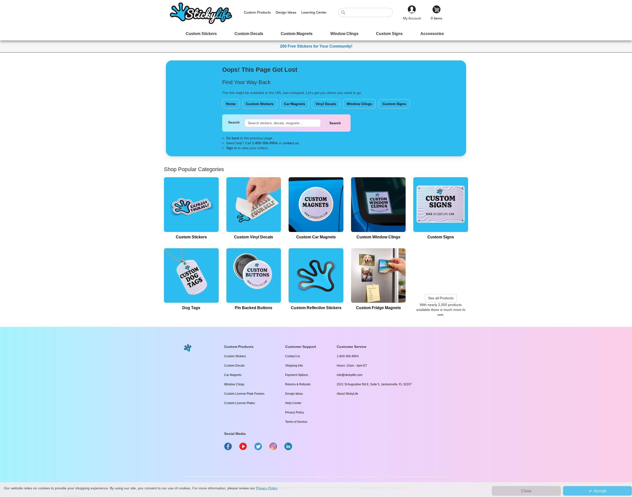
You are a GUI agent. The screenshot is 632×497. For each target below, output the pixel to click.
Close (526, 491)
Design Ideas (294, 393)
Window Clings (359, 104)
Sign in (231, 148)
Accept (600, 491)
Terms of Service (296, 422)
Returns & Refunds (298, 384)
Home (231, 104)
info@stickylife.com (349, 375)
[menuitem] (201, 33)
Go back (232, 138)
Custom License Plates (239, 403)
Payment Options (296, 375)
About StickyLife (347, 393)
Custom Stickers (260, 104)
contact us (291, 143)
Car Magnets (294, 104)
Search (234, 122)
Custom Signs (394, 104)
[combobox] (368, 12)
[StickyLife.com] (201, 23)
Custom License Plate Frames (244, 393)
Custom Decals (234, 365)
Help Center (293, 403)
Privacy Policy (294, 412)
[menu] (316, 33)
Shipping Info (294, 365)
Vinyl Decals (326, 104)
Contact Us (292, 356)
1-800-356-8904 (264, 143)
